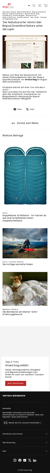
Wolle (37, 17)
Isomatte (12, 262)
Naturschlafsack (9, 17)
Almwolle (6, 12)
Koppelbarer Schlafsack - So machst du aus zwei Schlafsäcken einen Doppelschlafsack (24, 218)
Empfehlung (7, 15)
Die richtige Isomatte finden (18, 264)
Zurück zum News (27, 123)
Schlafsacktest (23, 17)
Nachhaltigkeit (19, 15)
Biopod (13, 12)
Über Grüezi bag (9, 443)
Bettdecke (6, 309)
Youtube (43, 17)
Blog (37, 14)
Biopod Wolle (30, 14)
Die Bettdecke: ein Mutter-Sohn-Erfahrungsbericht (20, 313)
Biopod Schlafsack (16, 14)
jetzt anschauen (16, 383)
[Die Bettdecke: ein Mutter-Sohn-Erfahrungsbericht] (25, 289)
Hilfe (4, 451)
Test (31, 17)
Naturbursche (31, 15)
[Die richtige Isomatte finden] (25, 243)
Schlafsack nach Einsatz (13, 434)
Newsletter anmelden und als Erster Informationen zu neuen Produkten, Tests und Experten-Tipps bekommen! (23, 414)
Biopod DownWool (24, 12)
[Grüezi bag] (8, 5)
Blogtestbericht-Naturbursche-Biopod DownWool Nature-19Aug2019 (21, 97)
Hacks (5, 213)
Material (20, 262)
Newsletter (7, 408)
